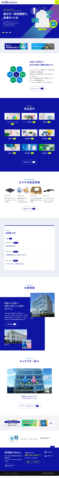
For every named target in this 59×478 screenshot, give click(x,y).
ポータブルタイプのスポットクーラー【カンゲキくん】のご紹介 (48, 200)
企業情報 (10, 324)
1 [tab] (3, 32)
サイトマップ (14, 473)
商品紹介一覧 (27, 209)
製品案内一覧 (27, 162)
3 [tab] (10, 32)
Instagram (49, 452)
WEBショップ (50, 455)
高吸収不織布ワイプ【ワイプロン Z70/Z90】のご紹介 (22, 200)
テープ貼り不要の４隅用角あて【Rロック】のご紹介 (36, 200)
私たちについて (35, 88)
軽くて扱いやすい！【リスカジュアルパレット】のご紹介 (10, 200)
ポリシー (7, 473)
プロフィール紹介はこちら (27, 406)
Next (57, 19)
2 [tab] (7, 32)
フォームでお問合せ (34, 462)
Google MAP (10, 465)
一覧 (7, 238)
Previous (2, 19)
